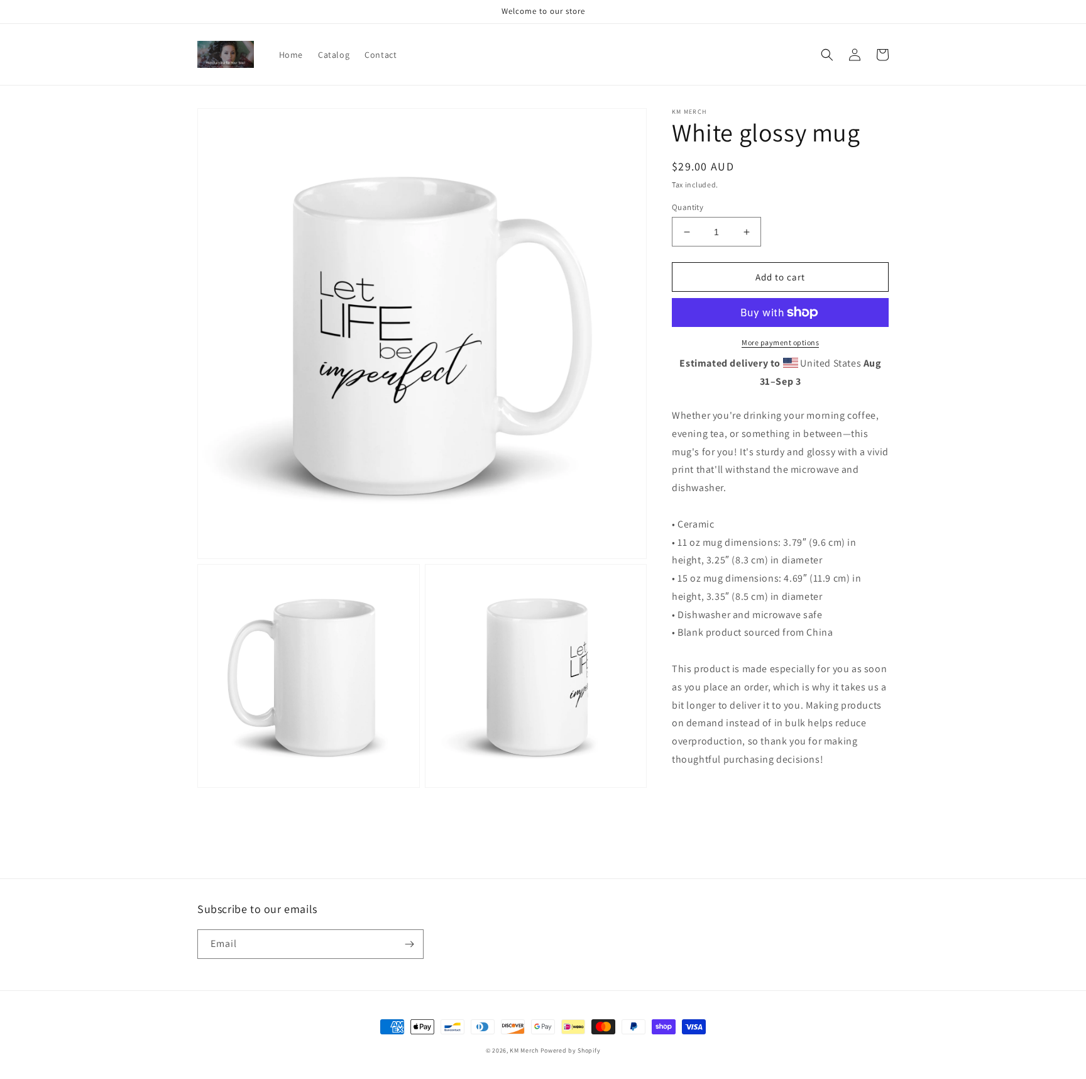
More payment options (780, 342)
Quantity (687, 207)
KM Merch (524, 1050)
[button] (827, 55)
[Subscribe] (409, 944)
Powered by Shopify (570, 1050)
